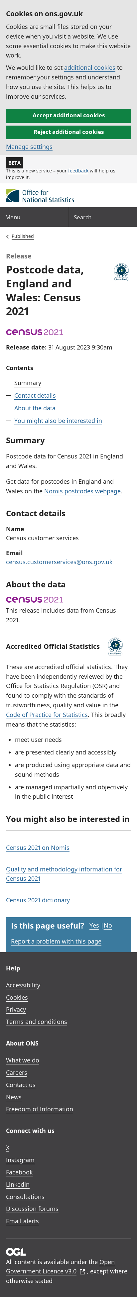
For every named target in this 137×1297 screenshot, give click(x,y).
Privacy (16, 1009)
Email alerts (22, 1221)
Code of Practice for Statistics (47, 715)
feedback (78, 170)
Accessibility (23, 985)
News (14, 1097)
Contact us (21, 1085)
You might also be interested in (58, 421)
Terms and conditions (36, 1022)
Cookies (17, 997)
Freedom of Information (39, 1109)
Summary (27, 383)
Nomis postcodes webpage (82, 491)
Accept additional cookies (69, 115)
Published (23, 236)
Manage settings (29, 146)
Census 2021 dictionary (38, 900)
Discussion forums (32, 1209)
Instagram (20, 1160)
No (108, 925)
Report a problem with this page (56, 941)
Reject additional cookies (69, 132)
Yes (94, 925)
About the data (35, 408)
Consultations (25, 1197)
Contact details (35, 395)
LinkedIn (18, 1184)
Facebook (19, 1172)
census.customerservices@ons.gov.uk (59, 562)
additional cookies (89, 67)
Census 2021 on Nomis (37, 847)
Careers (16, 1072)
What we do (22, 1060)
